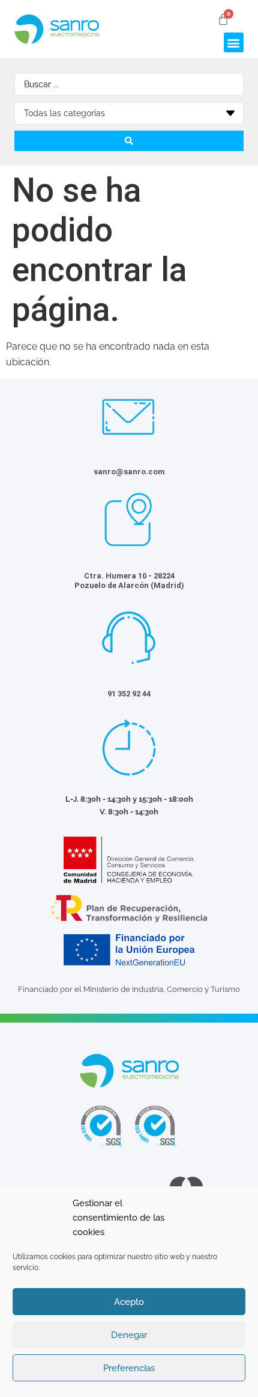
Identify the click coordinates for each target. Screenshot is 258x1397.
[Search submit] (129, 141)
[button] (234, 42)
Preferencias (129, 1368)
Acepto (129, 1301)
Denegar (129, 1335)
